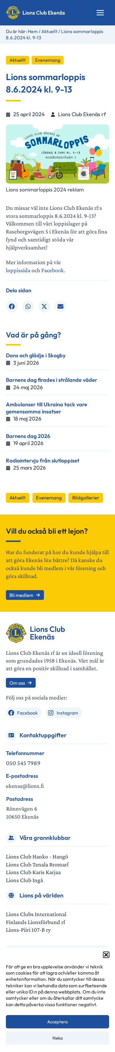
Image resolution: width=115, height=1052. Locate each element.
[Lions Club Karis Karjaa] (33, 872)
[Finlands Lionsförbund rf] (35, 922)
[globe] (11, 895)
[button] (106, 955)
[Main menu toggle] (100, 13)
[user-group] (11, 837)
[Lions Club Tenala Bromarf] (37, 864)
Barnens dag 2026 (28, 436)
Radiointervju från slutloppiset (42, 460)
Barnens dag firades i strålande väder (51, 379)
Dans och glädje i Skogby (35, 355)
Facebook (52, 270)
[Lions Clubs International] (36, 914)
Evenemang (47, 60)
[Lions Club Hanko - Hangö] (37, 857)
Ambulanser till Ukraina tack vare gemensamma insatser (46, 408)
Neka (57, 1038)
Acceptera (57, 1022)
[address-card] (11, 735)
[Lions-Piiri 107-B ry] (28, 930)
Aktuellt (17, 60)
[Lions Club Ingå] (24, 880)
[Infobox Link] (57, 758)
